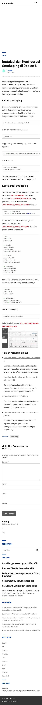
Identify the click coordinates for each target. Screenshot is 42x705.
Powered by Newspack (10, 701)
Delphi (4, 643)
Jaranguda (7, 2)
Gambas (5, 650)
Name (4, 484)
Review (4, 672)
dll (3, 647)
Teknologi (5, 676)
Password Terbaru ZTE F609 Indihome (24, 614)
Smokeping (14, 436)
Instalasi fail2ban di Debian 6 (16, 396)
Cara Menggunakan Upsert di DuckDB (20, 563)
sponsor (37, 691)
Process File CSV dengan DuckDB (18, 568)
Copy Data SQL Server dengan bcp (18, 580)
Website (4, 503)
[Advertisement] (21, 27)
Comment (5, 462)
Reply (3, 532)
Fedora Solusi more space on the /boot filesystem (20, 574)
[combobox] (21, 550)
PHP (3, 668)
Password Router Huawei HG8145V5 (28, 630)
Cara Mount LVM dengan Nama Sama (19, 585)
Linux (4, 55)
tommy (10, 70)
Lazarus (4, 661)
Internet (5, 654)
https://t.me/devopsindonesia (12, 596)
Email (4, 493)
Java (3, 658)
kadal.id (5, 688)
